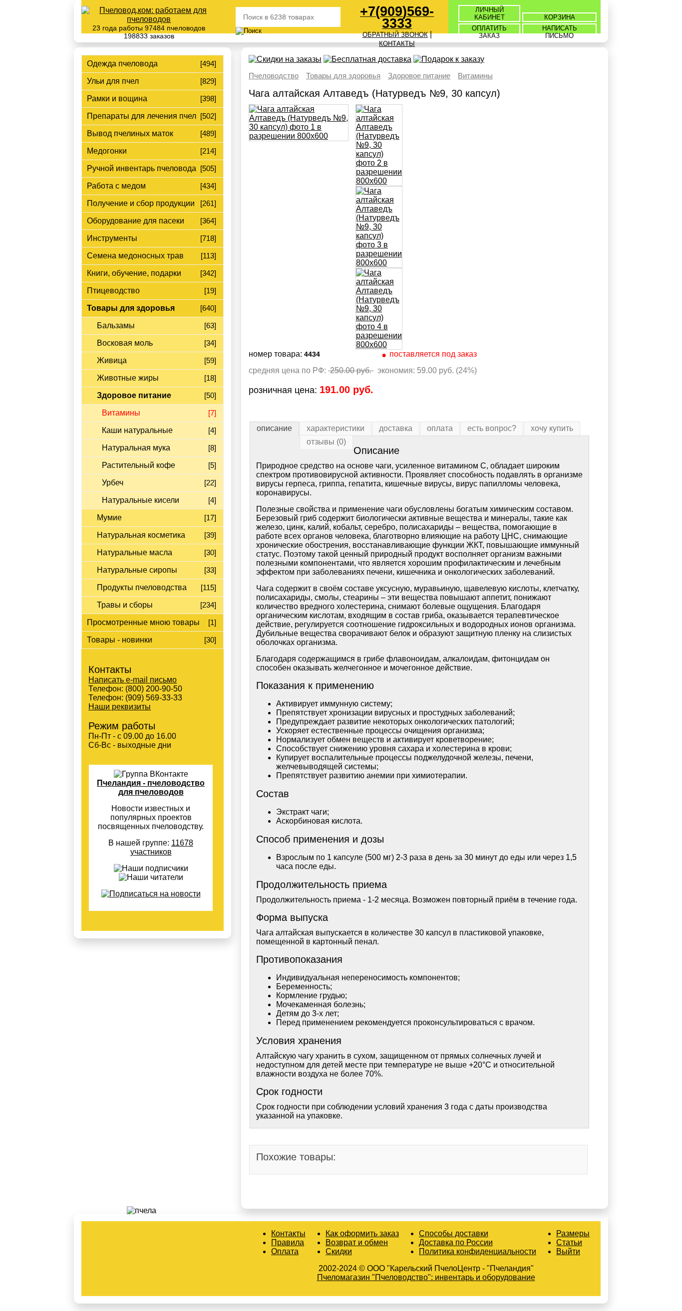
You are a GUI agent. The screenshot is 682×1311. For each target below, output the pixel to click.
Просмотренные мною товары (143, 622)
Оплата (285, 1251)
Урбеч (112, 482)
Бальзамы (116, 325)
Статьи (569, 1242)
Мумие (109, 517)
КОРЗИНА (559, 17)
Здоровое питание (134, 395)
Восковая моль (125, 343)
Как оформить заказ (362, 1233)
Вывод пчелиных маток (130, 133)
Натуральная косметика (141, 535)
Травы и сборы (125, 605)
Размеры (573, 1233)
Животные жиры (128, 378)
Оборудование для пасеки (135, 221)
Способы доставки (453, 1233)
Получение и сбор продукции (141, 203)
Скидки (339, 1251)
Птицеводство (113, 290)
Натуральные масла (134, 552)
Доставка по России (456, 1242)
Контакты (288, 1233)
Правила (287, 1242)
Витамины (121, 413)
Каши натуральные (137, 430)
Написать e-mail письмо (132, 679)
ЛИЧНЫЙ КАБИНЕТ (489, 13)
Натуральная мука (136, 447)
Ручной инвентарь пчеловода (141, 168)
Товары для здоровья (131, 308)
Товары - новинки (119, 640)
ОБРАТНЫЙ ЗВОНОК (395, 34)
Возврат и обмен (357, 1242)
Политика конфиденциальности (477, 1251)
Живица (112, 360)
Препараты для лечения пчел (141, 116)
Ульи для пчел (113, 81)
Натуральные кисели (140, 500)
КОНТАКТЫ (397, 43)
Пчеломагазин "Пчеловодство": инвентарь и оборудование (426, 1277)
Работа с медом (116, 186)
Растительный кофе (138, 465)
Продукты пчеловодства (142, 587)
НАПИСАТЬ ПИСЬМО (559, 31)
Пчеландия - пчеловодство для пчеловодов (151, 787)
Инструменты (112, 238)
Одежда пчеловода (122, 63)
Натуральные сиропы (137, 570)
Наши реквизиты (119, 706)
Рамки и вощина (117, 98)
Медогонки (107, 151)
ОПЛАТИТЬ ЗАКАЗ (489, 31)
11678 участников (162, 847)
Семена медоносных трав (135, 255)
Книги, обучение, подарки (134, 273)
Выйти (568, 1251)
